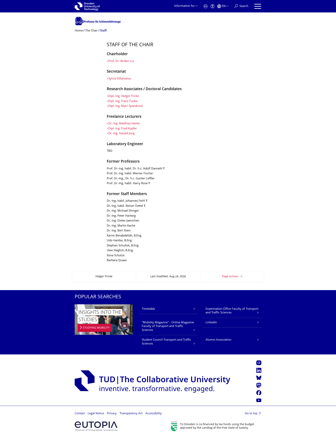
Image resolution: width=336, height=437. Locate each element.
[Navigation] (257, 6)
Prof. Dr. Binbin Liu (121, 61)
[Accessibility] (212, 6)
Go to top (251, 413)
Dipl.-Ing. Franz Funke (122, 101)
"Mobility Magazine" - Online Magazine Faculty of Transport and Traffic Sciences (168, 326)
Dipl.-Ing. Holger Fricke (123, 96)
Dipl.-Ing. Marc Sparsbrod (125, 106)
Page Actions (230, 276)
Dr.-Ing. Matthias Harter (124, 123)
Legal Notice (96, 413)
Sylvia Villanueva (119, 78)
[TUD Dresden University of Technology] (87, 6)
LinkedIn (211, 322)
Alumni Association (218, 339)
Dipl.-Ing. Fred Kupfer (122, 128)
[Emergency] (205, 6)
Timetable (148, 309)
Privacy (112, 413)
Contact (80, 413)
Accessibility (153, 413)
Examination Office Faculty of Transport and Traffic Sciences (232, 311)
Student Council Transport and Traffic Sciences (166, 341)
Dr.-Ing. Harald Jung (121, 133)
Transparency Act (131, 413)
